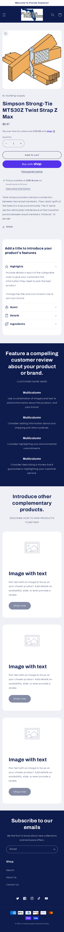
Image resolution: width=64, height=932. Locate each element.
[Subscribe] (54, 849)
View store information (18, 189)
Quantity (6, 137)
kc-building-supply (27, 923)
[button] (4, 14)
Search (10, 870)
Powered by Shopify (42, 923)
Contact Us (12, 885)
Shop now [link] (20, 605)
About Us (11, 877)
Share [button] (9, 227)
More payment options (32, 172)
